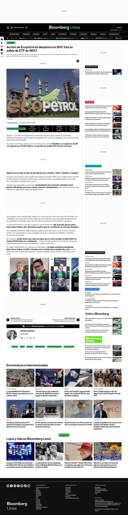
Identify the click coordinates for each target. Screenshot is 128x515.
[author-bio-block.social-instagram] (28, 338)
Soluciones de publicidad (101, 506)
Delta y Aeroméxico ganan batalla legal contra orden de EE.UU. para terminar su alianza (77, 393)
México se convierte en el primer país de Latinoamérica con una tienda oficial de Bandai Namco (106, 465)
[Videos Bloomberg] (103, 314)
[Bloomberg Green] (103, 339)
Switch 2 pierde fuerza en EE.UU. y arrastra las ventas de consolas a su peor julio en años (63, 320)
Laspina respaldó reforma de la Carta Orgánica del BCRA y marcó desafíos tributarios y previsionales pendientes (108, 426)
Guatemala (38, 509)
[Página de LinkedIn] (21, 485)
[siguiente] (78, 319)
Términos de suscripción (101, 490)
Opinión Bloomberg (92, 289)
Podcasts (67, 496)
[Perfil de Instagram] (18, 485)
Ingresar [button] (119, 27)
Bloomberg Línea (40, 346)
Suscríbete (97, 487)
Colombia (11, 43)
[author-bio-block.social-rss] (34, 338)
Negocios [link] (93, 34)
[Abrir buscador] (11, 27)
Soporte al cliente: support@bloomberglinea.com (107, 504)
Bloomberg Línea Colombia (54, 346)
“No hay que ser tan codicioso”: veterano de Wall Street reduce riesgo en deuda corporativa (47, 393)
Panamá (38, 501)
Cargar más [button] (64, 435)
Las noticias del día (69, 346)
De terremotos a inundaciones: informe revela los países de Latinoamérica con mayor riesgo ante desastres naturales (97, 347)
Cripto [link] (53, 34)
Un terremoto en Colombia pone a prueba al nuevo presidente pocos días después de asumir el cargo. (98, 326)
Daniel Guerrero (12, 123)
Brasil (37, 489)
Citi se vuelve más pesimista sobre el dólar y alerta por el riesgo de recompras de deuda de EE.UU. (97, 186)
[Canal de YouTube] (14, 485)
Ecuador (38, 499)
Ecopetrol (15, 346)
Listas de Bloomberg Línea (72, 498)
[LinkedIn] (31, 338)
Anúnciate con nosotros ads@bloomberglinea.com (108, 503)
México (38, 490)
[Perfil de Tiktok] (25, 485)
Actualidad (68, 492)
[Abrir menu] (8, 27)
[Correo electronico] (21, 338)
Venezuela (38, 495)
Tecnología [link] (73, 34)
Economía (68, 487)
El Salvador (39, 506)
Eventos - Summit (99, 500)
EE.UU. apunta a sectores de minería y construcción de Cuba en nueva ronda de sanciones (49, 425)
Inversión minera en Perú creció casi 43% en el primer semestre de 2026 (78, 424)
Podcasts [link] (102, 34)
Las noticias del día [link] (14, 34)
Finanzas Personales (70, 495)
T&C (96, 493)
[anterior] (7, 319)
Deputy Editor (24, 334)
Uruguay (38, 502)
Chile (37, 496)
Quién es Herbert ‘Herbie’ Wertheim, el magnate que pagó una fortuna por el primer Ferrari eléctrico (78, 465)
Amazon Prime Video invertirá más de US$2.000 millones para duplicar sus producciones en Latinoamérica (20, 465)
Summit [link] (45, 34)
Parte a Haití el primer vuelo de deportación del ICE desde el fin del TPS (107, 393)
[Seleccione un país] (26, 27)
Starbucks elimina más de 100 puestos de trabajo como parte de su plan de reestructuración (20, 425)
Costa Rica (38, 504)
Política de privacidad (100, 489)
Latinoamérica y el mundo (42, 487)
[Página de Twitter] (11, 485)
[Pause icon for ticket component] (8, 38)
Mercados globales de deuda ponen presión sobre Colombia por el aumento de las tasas (22, 320)
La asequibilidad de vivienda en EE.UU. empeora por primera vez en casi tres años (19, 393)
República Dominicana (41, 507)
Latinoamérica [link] (62, 34)
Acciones (30, 346)
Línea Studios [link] (83, 34)
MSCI (22, 346)
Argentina (38, 492)
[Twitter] (25, 338)
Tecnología (98, 492)
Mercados (68, 489)
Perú (37, 498)
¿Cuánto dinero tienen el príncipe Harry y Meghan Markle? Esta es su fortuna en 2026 (48, 465)
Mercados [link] (36, 34)
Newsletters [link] (26, 34)
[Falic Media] (111, 30)
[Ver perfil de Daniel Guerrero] (13, 335)
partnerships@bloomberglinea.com (104, 501)
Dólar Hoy (68, 490)
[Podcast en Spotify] (28, 485)
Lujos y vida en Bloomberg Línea (28, 439)
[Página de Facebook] (7, 485)
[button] (78, 61)
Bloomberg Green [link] (114, 34)
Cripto (67, 493)
